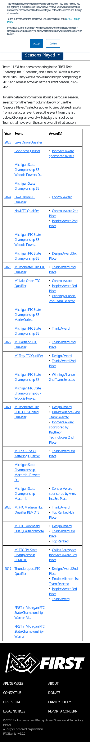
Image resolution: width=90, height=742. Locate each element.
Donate (54, 692)
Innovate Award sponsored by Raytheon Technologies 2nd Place (61, 432)
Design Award (62, 355)
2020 (7, 507)
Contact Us (12, 692)
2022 (7, 342)
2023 (7, 267)
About (53, 683)
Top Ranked (60, 541)
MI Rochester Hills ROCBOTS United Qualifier (26, 412)
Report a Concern (62, 711)
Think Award (60, 328)
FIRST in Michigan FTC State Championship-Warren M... (29, 612)
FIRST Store (12, 702)
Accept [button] (36, 43)
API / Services (13, 683)
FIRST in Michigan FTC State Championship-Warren (29, 631)
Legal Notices (14, 711)
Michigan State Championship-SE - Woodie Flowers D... (27, 169)
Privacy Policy (59, 702)
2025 (7, 142)
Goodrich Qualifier (27, 151)
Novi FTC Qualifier (26, 210)
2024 (7, 197)
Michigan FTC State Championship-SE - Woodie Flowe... (27, 239)
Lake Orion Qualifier (28, 142)
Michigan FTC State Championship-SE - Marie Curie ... (27, 314)
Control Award (62, 197)
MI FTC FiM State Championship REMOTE (25, 554)
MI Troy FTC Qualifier (28, 355)
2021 (7, 407)
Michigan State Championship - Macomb (25, 493)
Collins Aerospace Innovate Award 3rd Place (63, 554)
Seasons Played (40, 55)
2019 (7, 568)
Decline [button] (53, 43)
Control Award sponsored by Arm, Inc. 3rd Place (62, 493)
